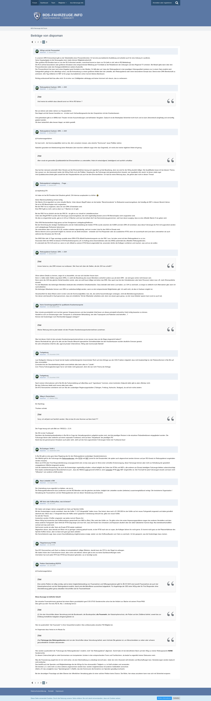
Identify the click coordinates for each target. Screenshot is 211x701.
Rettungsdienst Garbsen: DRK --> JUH (53, 87)
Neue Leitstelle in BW (47, 481)
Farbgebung (44, 352)
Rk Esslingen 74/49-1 (47, 448)
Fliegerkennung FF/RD (48, 543)
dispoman (43, 52)
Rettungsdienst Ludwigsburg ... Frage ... (54, 183)
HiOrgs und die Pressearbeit (50, 50)
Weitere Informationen (164, 698)
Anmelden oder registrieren (162, 3)
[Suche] (176, 2)
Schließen (176, 698)
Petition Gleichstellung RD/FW (50, 563)
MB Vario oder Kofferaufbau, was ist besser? (55, 501)
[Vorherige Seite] (32, 42)
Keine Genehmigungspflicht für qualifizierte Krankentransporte (61, 305)
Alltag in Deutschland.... (48, 396)
